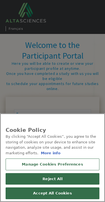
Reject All (52, 179)
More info (50, 153)
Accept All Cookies (52, 193)
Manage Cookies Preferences (52, 164)
